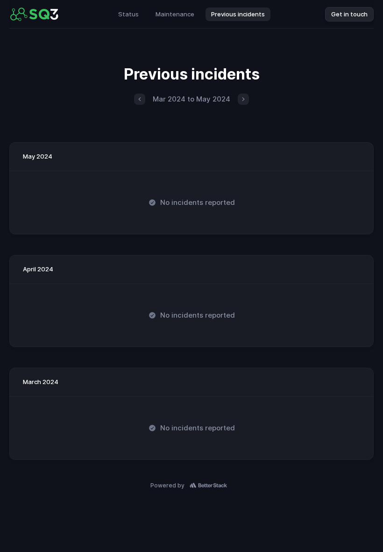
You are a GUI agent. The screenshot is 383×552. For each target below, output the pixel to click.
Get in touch (349, 14)
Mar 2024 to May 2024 (191, 98)
